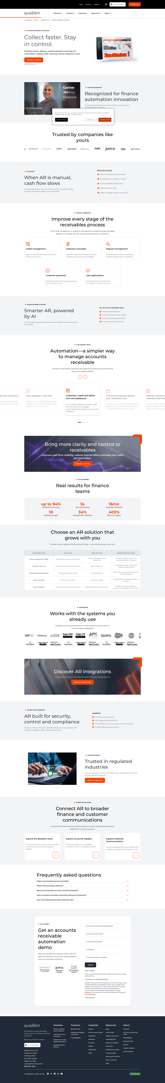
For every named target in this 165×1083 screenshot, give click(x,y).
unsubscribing (91, 994)
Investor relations (129, 1048)
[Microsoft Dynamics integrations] (89, 149)
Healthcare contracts (112, 1049)
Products (69, 13)
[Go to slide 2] (82, 422)
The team (126, 1029)
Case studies (110, 1032)
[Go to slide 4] (85, 422)
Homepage (29, 20)
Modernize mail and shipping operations (59, 1040)
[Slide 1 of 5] (79, 422)
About (107, 13)
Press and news (128, 1041)
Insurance (91, 1043)
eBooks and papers (112, 1043)
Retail (90, 1053)
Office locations (128, 1051)
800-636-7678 (29, 1066)
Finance (90, 1029)
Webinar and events (112, 1036)
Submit (90, 965)
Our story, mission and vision (130, 1033)
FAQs (107, 1063)
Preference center (30, 1056)
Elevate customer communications (59, 1030)
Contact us (134, 4)
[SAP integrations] (114, 149)
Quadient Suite (45, 20)
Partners (88, 4)
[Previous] (80, 377)
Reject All (90, 119)
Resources (95, 13)
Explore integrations (82, 682)
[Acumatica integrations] (140, 149)
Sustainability (127, 1038)
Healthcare (91, 1036)
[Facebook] (54, 1073)
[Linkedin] (48, 1073)
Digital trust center (30, 1061)
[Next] (85, 377)
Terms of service (111, 1060)
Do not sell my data (30, 1058)
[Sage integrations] (63, 149)
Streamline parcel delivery (59, 1046)
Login (80, 4)
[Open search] (106, 4)
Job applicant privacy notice (33, 1064)
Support (96, 4)
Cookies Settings (135, 1073)
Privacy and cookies (30, 1053)
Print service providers (95, 1032)
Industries (82, 13)
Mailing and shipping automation (77, 1033)
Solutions (57, 13)
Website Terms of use (31, 1050)
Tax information (111, 1053)
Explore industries (95, 780)
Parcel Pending (75, 1038)
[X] (51, 1073)
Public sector (92, 1049)
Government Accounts (113, 1056)
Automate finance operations (59, 1035)
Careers (125, 1045)
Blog (107, 1029)
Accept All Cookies (105, 119)
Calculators (109, 1046)
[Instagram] (58, 1073)
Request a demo (33, 60)
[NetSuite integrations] (76, 149)
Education (91, 1039)
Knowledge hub (111, 1039)
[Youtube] (61, 1073)
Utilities (90, 1046)
